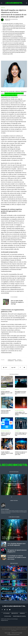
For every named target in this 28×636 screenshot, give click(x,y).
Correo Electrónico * (9, 312)
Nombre (6, 317)
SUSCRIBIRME (9, 336)
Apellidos (7, 322)
